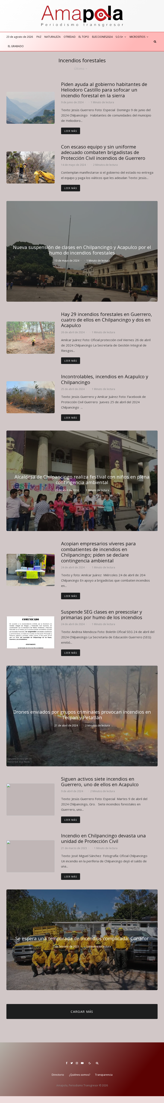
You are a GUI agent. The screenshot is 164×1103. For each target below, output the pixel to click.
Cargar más (82, 1011)
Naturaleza (52, 37)
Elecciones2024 (102, 37)
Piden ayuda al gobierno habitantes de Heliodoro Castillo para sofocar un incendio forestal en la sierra (104, 89)
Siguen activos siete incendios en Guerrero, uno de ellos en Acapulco (100, 781)
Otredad (70, 37)
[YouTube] (82, 1063)
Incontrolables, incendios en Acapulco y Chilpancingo (104, 379)
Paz (39, 37)
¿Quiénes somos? (79, 1075)
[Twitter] (71, 1063)
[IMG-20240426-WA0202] (30, 338)
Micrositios (137, 37)
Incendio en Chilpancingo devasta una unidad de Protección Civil (103, 838)
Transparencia (104, 1075)
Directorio (58, 1075)
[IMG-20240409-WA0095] (30, 799)
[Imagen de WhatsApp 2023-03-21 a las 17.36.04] (30, 856)
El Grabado (16, 46)
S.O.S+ (119, 37)
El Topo (84, 37)
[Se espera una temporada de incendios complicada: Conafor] (82, 939)
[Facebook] (66, 1063)
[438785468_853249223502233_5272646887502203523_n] (30, 632)
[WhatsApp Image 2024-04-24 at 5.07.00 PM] (30, 570)
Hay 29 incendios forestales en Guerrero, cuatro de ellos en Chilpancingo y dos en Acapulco (106, 319)
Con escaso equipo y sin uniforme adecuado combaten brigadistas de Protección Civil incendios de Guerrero (103, 152)
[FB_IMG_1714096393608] (30, 397)
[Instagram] (76, 1063)
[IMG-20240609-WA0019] (30, 108)
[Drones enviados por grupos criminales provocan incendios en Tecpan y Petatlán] (82, 716)
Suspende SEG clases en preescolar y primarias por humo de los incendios (101, 614)
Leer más (70, 130)
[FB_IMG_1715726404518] (30, 167)
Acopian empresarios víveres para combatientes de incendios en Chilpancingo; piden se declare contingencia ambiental (98, 552)
